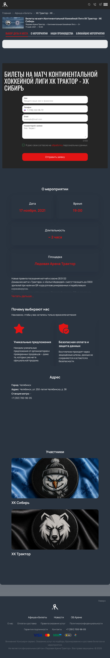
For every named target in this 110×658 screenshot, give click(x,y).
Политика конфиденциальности (86, 623)
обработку (57, 145)
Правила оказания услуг (53, 623)
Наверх (102, 600)
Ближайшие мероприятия (90, 33)
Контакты (57, 629)
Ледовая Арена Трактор (35, 24)
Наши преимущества (62, 33)
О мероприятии (39, 33)
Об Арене (76, 617)
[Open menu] (105, 4)
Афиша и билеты (37, 617)
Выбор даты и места (17, 33)
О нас (10, 623)
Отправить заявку (55, 157)
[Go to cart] (100, 4)
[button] (25, 110)
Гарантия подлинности (36, 629)
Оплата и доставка (26, 623)
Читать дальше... (22, 296)
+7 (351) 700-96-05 (21, 398)
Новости (59, 617)
